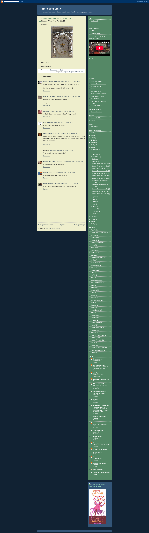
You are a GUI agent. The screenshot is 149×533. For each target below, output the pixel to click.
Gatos (92, 272)
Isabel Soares (47, 183)
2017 (92, 135)
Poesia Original (95, 330)
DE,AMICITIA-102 (97, 452)
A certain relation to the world (101, 444)
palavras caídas (97, 469)
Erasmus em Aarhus (99, 463)
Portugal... (95, 159)
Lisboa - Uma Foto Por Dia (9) (101, 166)
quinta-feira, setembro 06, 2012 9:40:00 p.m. (67, 81)
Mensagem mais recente (45, 225)
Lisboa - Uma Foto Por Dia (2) (101, 191)
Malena (45, 111)
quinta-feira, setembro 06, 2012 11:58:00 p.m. (70, 161)
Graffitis (93, 275)
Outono (93, 312)
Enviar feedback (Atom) (53, 228)
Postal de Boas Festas (97, 335)
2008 (92, 224)
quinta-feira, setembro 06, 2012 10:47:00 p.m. (60, 122)
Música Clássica (95, 300)
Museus (93, 295)
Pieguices (93, 320)
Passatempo (94, 315)
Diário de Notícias (96, 118)
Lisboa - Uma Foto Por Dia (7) (101, 171)
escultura (93, 255)
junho (94, 201)
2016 (92, 138)
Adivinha (93, 235)
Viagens (93, 345)
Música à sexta (97, 360)
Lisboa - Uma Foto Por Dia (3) (101, 189)
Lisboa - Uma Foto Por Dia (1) (101, 194)
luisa (44, 122)
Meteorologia (94, 126)
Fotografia (66, 72)
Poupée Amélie (97, 436)
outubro (95, 154)
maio (94, 204)
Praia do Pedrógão (96, 340)
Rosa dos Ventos (48, 96)
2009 (92, 221)
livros (92, 292)
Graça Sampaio (48, 133)
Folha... (95, 401)
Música (93, 297)
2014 (92, 142)
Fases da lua (94, 262)
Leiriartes (93, 287)
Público (93, 120)
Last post (95, 464)
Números (93, 307)
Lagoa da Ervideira (96, 282)
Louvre (93, 89)
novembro (96, 152)
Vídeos (93, 352)
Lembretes (94, 290)
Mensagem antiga (79, 225)
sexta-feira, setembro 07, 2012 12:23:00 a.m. (62, 172)
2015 (92, 140)
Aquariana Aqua (48, 81)
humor (92, 277)
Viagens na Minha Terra (76, 72)
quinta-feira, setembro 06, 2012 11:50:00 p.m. (63, 150)
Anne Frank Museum (97, 81)
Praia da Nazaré (95, 337)
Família (93, 260)
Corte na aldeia (97, 443)
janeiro (95, 213)
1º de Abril (94, 230)
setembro (96, 156)
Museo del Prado (96, 91)
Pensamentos (95, 317)
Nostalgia (93, 305)
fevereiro (95, 211)
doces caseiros (95, 247)
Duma (94, 457)
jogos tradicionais (96, 280)
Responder (46, 91)
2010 (92, 219)
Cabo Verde (94, 240)
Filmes (93, 267)
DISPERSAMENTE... (99, 365)
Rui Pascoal (94, 21)
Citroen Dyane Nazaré (97, 242)
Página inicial (64, 225)
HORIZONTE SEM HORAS (101, 379)
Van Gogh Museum (96, 105)
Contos (93, 245)
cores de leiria (97, 423)
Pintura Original (95, 33)
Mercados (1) (96, 161)
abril (94, 206)
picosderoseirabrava (99, 391)
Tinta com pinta (51, 8)
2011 (92, 217)
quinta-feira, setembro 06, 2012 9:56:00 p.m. (61, 111)
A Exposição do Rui (98, 432)
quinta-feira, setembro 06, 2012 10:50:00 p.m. (67, 133)
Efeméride (94, 250)
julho (94, 199)
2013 (92, 145)
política (93, 332)
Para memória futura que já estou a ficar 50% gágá (100, 367)
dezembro (96, 149)
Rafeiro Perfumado (99, 384)
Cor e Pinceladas (98, 430)
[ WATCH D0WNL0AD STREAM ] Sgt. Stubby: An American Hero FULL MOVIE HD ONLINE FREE (101, 409)
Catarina (45, 172)
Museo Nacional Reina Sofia (99, 94)
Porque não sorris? (98, 374)
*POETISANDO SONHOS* (101, 405)
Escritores (94, 252)
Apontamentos (95, 237)
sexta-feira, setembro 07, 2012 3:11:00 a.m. (65, 183)
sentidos (95, 399)
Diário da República (96, 112)
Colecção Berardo (96, 86)
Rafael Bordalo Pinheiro (97, 96)
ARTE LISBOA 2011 (98, 458)
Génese (93, 30)
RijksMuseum (95, 98)
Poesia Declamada (96, 327)
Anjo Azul (96, 373)
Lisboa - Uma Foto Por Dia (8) (101, 168)
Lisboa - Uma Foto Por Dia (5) (101, 175)
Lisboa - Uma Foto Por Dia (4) (101, 178)
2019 (92, 133)
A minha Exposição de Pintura (99, 232)
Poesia (93, 325)
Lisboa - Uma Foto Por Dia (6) (101, 173)
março (95, 209)
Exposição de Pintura (97, 257)
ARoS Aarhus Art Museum (98, 84)
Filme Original (95, 265)
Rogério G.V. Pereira (49, 161)
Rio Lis (93, 342)
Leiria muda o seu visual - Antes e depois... (100, 425)
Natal (92, 302)
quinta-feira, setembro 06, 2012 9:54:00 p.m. (67, 96)
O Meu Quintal (95, 310)
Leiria (92, 285)
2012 (92, 147)
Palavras (95, 438)
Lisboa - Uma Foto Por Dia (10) (101, 163)
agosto (95, 197)
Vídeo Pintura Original (97, 350)
